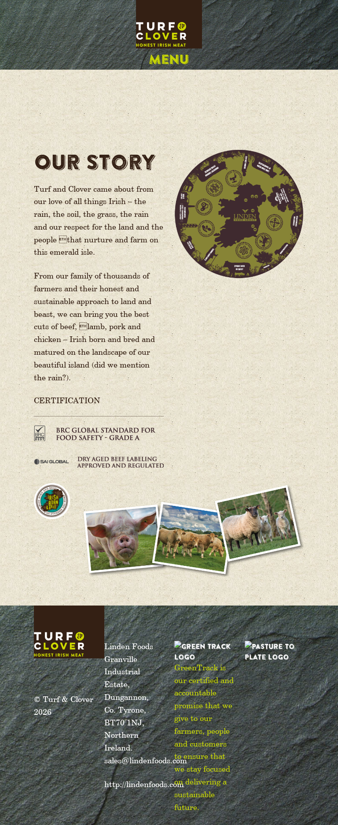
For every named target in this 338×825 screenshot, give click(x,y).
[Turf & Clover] (169, 35)
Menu (169, 58)
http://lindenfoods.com (144, 785)
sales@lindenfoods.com (145, 761)
